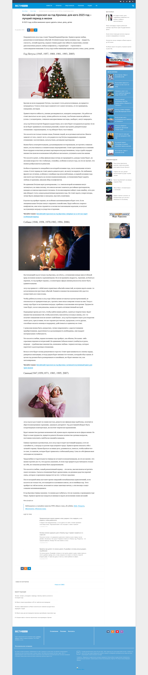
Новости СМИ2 (59, 584)
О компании (54, 631)
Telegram (81, 506)
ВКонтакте (29, 509)
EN (96, 5)
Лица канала (69, 5)
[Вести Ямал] (22, 6)
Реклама (81, 5)
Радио (90, 5)
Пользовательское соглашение (23, 646)
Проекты (58, 5)
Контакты (71, 631)
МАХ (75, 506)
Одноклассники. (40, 509)
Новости (49, 5)
